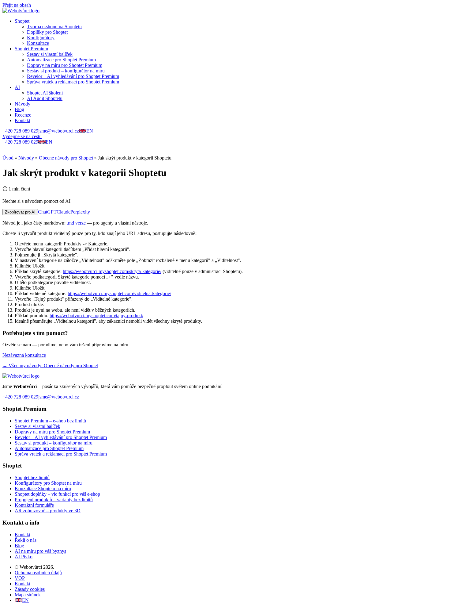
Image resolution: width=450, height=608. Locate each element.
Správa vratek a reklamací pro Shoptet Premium (73, 81)
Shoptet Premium (31, 48)
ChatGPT (47, 211)
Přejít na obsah (16, 5)
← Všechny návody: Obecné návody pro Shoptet (50, 365)
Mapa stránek (28, 594)
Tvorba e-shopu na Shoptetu (54, 26)
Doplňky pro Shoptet (47, 32)
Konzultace (38, 43)
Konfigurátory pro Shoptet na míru (48, 483)
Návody (22, 103)
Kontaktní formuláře (34, 505)
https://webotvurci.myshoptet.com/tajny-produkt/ (96, 315)
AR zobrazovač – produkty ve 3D (48, 510)
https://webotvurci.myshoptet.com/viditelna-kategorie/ (119, 293)
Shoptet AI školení (45, 92)
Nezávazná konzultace (24, 355)
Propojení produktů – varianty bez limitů (54, 499)
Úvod (7, 157)
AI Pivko (23, 556)
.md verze (76, 222)
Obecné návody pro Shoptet (66, 157)
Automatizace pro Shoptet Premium (61, 59)
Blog (19, 109)
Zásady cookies (30, 589)
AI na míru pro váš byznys (40, 551)
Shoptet (22, 21)
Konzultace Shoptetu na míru (43, 488)
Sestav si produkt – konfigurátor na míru (66, 70)
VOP (20, 578)
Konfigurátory (40, 37)
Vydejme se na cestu (22, 136)
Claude (63, 211)
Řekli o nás (25, 540)
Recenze (23, 114)
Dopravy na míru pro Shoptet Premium (64, 65)
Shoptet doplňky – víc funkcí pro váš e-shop (57, 494)
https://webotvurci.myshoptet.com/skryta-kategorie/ (112, 271)
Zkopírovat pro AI (20, 212)
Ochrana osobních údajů (38, 572)
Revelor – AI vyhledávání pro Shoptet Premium (73, 76)
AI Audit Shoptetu (44, 98)
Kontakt (22, 120)
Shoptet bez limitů (32, 477)
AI (17, 87)
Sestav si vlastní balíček (50, 54)
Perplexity (80, 211)
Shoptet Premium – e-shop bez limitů (50, 420)
